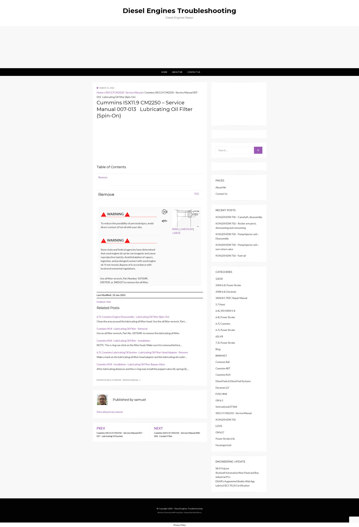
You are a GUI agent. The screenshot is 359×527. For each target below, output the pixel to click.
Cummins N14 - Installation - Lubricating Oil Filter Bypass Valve (131, 364)
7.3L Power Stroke (225, 342)
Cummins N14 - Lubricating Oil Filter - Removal (122, 328)
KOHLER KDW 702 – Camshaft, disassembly (239, 217)
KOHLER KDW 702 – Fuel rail (231, 255)
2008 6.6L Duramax (226, 291)
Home (164, 72)
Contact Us (193, 72)
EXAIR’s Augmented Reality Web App (235, 481)
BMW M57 (221, 355)
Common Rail (223, 361)
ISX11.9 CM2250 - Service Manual (123, 92)
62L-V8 (219, 336)
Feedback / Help (104, 302)
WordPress (197, 512)
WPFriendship (177, 512)
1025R (219, 278)
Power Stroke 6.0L (225, 438)
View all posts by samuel (110, 411)
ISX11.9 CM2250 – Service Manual (234, 413)
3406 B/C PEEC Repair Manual (231, 298)
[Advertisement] (179, 47)
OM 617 (220, 432)
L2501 (219, 425)
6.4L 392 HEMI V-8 (225, 310)
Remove (102, 177)
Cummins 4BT (223, 368)
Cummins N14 (223, 374)
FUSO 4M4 (221, 393)
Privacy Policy (179, 525)
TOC (196, 193)
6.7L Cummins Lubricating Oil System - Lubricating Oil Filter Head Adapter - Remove (142, 352)
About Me (177, 72)
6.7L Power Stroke (225, 330)
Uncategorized (223, 445)
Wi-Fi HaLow (222, 468)
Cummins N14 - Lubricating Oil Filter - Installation (123, 340)
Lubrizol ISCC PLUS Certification (232, 485)
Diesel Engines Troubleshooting (179, 11)
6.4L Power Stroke (225, 317)
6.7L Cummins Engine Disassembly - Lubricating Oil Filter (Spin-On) (133, 316)
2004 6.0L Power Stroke (228, 285)
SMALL (176, 229)
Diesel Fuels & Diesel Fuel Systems (233, 381)
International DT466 (226, 406)
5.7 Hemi (220, 304)
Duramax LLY (222, 387)
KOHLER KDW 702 (226, 419)
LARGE (176, 232)
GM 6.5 (219, 400)
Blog (218, 349)
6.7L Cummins (223, 323)
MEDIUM (187, 229)
